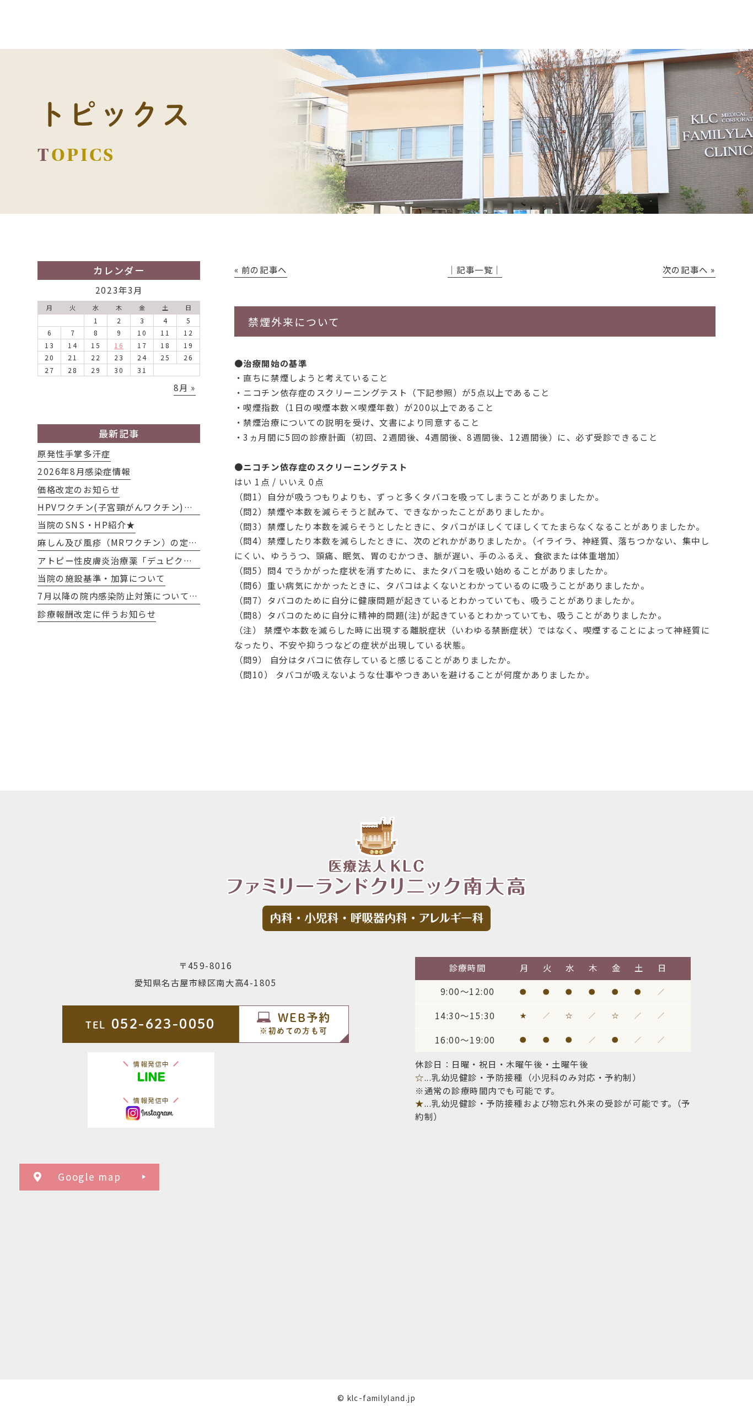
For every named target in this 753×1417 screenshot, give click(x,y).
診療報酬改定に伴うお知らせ (96, 614)
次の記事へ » (689, 269)
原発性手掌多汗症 (73, 453)
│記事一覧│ (475, 269)
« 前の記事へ (260, 269)
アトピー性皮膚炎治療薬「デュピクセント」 (128, 560)
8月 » (185, 387)
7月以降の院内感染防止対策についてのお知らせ (136, 595)
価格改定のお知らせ (78, 489)
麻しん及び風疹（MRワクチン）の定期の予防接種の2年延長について (179, 542)
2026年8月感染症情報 (83, 471)
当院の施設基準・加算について (101, 578)
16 (118, 345)
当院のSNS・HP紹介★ (86, 524)
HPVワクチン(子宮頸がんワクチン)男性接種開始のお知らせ (160, 507)
